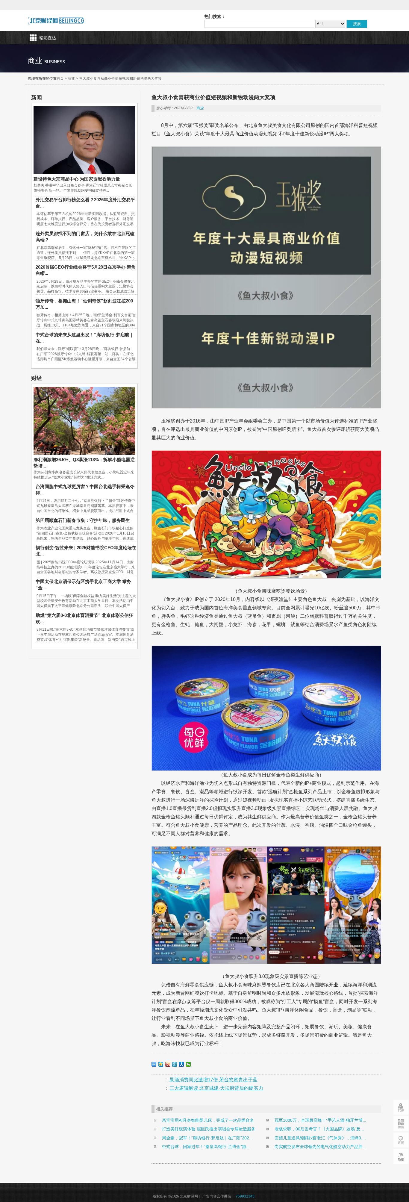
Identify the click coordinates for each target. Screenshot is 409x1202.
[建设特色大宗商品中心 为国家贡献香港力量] (84, 172)
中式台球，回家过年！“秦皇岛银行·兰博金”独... (206, 1146)
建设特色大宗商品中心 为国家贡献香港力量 (77, 178)
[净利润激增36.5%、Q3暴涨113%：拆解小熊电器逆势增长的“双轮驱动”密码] (84, 453)
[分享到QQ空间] (160, 1064)
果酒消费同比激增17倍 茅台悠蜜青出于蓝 (213, 1079)
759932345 (245, 1196)
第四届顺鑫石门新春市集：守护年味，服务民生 (83, 520)
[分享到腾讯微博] (174, 1064)
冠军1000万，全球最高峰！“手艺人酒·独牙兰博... (320, 1120)
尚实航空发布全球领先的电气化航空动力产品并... (320, 1146)
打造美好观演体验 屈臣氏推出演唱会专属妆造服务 (208, 1129)
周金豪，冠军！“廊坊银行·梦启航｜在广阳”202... (207, 1138)
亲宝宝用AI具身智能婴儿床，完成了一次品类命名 (208, 1120)
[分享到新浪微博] (167, 1064)
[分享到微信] (188, 1064)
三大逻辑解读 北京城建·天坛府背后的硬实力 (216, 1088)
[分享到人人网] (181, 1064)
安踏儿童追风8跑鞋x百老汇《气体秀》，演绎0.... (320, 1138)
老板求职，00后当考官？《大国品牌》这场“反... (319, 1129)
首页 (60, 78)
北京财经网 (56, 20)
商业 (71, 78)
